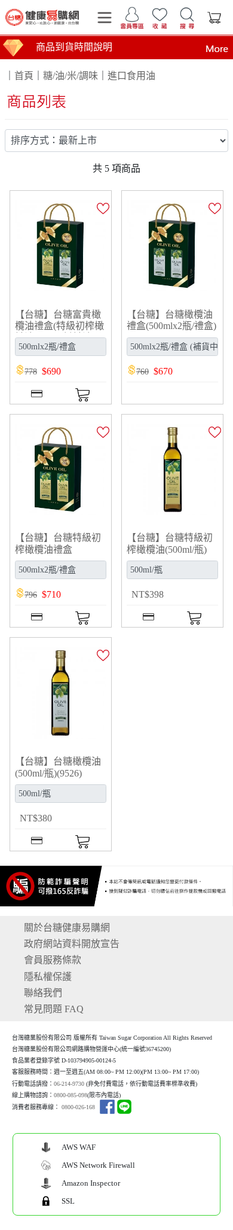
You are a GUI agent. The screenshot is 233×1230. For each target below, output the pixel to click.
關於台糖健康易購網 (67, 927)
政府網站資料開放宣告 (71, 944)
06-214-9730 (69, 1083)
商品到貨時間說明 (74, 47)
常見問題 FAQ (54, 1009)
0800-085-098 (70, 1095)
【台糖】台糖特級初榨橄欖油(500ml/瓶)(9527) (170, 548)
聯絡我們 (43, 993)
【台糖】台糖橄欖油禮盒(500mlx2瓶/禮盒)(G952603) (171, 325)
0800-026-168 (78, 1107)
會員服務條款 (52, 960)
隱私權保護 (48, 977)
